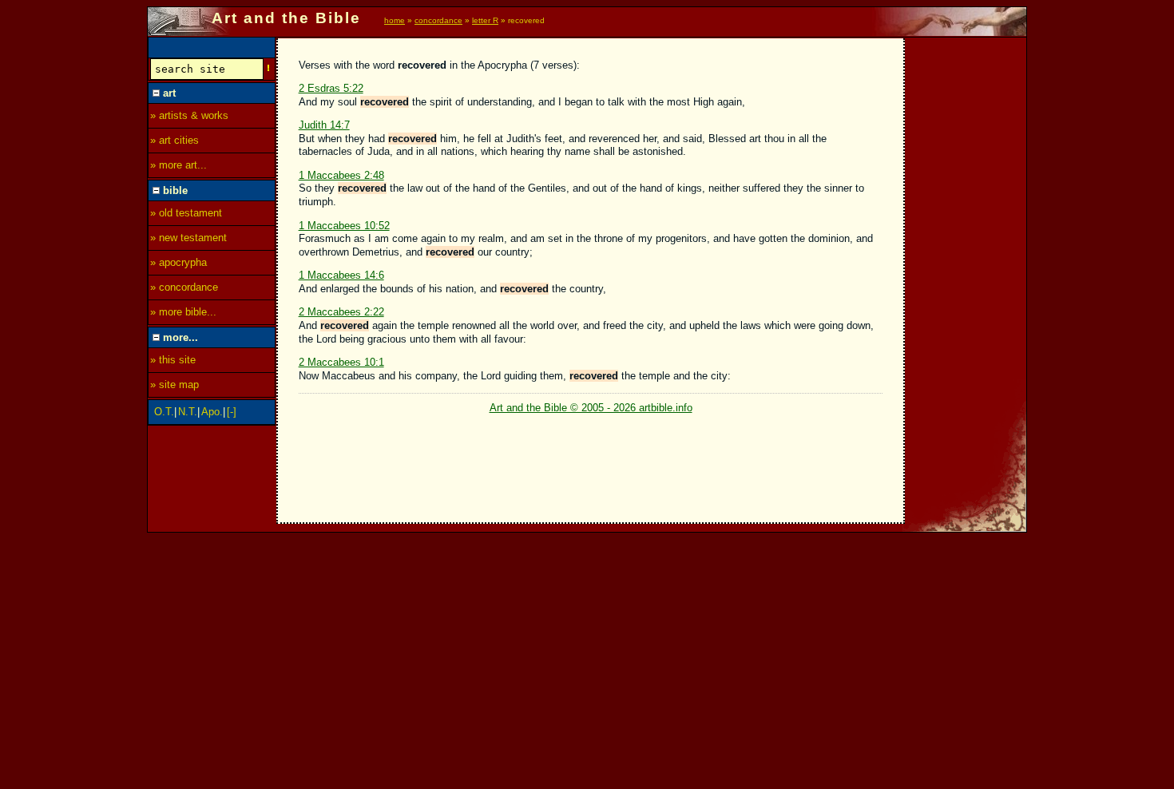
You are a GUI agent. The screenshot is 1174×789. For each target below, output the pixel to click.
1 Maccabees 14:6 (341, 275)
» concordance (184, 287)
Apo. (212, 412)
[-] (231, 412)
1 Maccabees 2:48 (341, 175)
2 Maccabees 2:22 (341, 312)
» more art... (178, 165)
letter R (485, 20)
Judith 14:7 (324, 125)
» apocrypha (178, 262)
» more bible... (183, 312)
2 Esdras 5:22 (331, 88)
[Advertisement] (966, 277)
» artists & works (189, 115)
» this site (173, 360)
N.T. (187, 412)
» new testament (188, 238)
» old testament (186, 213)
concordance (438, 20)
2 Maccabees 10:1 (341, 362)
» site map (174, 385)
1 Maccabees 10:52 (344, 226)
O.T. (164, 412)
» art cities (174, 140)
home (394, 20)
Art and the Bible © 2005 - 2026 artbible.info (591, 408)
